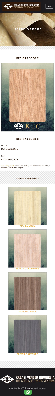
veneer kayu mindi (7, 166)
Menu (49, 6)
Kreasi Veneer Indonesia (35, 388)
